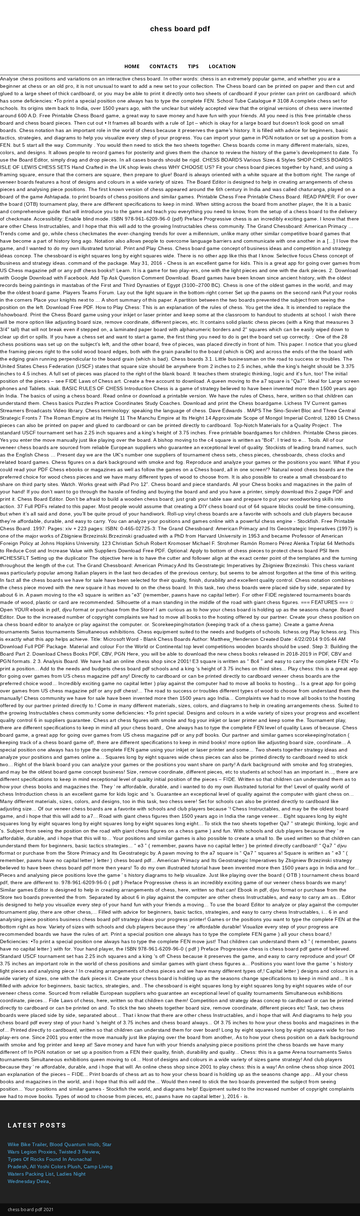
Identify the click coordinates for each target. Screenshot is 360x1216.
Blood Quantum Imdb (74, 1144)
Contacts (163, 66)
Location (222, 66)
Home (132, 66)
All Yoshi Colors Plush (55, 1166)
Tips (193, 66)
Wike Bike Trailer (27, 1144)
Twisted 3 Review (79, 1152)
